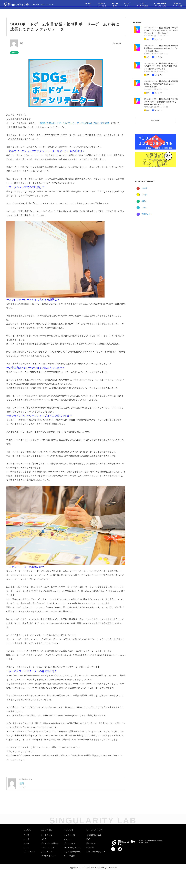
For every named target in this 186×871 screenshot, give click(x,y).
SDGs (143, 201)
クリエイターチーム (72, 851)
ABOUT (68, 829)
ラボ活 (144, 188)
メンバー (67, 839)
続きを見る (155, 120)
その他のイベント (48, 856)
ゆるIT (43, 839)
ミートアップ (46, 835)
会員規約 (90, 847)
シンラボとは (69, 835)
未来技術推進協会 (94, 835)
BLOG (28, 829)
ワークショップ (47, 847)
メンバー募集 (69, 856)
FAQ (88, 839)
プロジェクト (146, 214)
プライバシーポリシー (95, 851)
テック (144, 195)
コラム (144, 207)
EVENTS (46, 829)
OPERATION (94, 829)
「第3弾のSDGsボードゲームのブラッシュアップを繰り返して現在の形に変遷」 (74, 123)
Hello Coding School (72, 847)
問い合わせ (91, 843)
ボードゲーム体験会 (49, 843)
